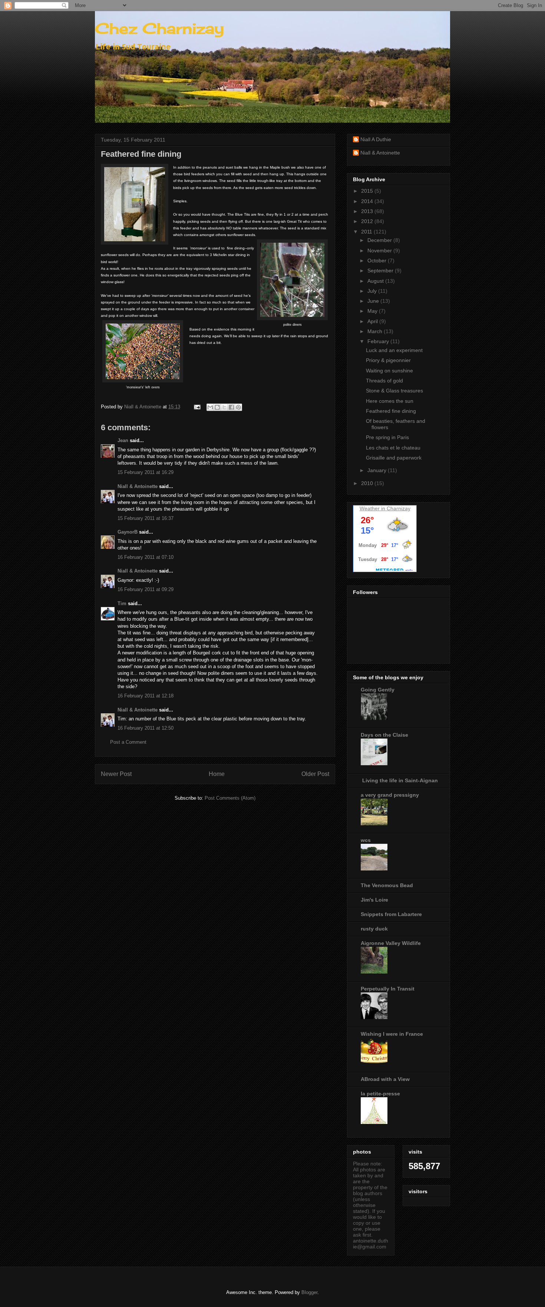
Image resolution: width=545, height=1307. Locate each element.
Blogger (309, 1292)
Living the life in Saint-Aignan (399, 780)
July (372, 291)
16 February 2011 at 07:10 (146, 557)
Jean (123, 440)
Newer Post (116, 774)
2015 (367, 191)
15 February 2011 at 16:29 (146, 472)
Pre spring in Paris (387, 437)
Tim (122, 603)
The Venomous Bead (387, 885)
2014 (367, 201)
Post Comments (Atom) (230, 798)
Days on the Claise (384, 735)
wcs (366, 840)
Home (217, 774)
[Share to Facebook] (231, 407)
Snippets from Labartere (391, 914)
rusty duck (374, 929)
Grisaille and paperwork (394, 458)
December (380, 240)
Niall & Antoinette (138, 486)
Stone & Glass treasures (394, 391)
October (377, 260)
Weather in (372, 508)
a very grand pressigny (390, 795)
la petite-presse (380, 1094)
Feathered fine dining (391, 411)
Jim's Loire (374, 900)
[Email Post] (196, 406)
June (373, 301)
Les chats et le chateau (393, 448)
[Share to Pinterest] (238, 407)
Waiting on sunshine (389, 371)
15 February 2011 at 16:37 (146, 518)
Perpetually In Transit (387, 989)
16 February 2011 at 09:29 (146, 589)
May (373, 311)
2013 (367, 211)
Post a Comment (128, 742)
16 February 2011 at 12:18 (146, 696)
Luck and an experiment (394, 350)
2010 (367, 483)
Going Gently (377, 690)
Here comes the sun (389, 401)
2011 (367, 232)
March (375, 331)
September (381, 270)
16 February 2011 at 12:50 (146, 728)
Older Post (315, 774)
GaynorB (128, 532)
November (380, 250)
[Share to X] (224, 407)
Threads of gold (384, 381)
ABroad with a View (385, 1079)
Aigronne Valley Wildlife (391, 943)
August (376, 281)
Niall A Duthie (375, 139)
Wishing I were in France (392, 1034)
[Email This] (210, 407)
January (377, 470)
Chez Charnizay (159, 28)
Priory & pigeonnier (388, 360)
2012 (367, 221)
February (378, 341)
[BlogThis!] (217, 407)
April (373, 321)
